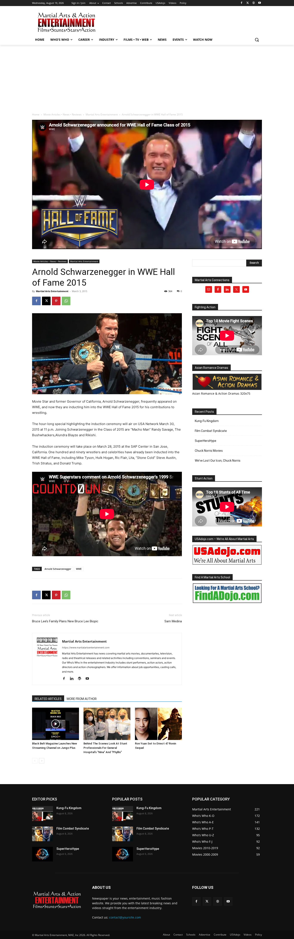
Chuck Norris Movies (209, 450)
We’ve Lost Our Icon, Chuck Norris (217, 460)
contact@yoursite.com (125, 917)
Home (35, 114)
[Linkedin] (73, 678)
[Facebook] (241, 3)
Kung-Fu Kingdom (207, 421)
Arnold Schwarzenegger (58, 568)
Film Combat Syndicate (211, 431)
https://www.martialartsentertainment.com (86, 647)
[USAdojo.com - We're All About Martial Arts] (227, 555)
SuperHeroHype (205, 440)
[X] (247, 3)
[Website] (253, 3)
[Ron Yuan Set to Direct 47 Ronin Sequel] (158, 724)
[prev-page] (34, 760)
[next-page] (41, 760)
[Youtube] (259, 3)
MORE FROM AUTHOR (82, 699)
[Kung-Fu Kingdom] (42, 813)
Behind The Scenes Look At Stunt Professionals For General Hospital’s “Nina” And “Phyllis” (105, 748)
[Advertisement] (179, 21)
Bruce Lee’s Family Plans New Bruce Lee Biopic (65, 621)
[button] (257, 39)
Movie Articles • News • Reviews (62, 114)
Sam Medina (173, 621)
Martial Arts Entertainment (102, 114)
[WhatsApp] (66, 301)
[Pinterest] (56, 301)
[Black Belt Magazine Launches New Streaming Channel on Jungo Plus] (55, 724)
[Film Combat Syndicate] (42, 834)
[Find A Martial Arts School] (227, 593)
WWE (79, 568)
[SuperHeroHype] (42, 854)
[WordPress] (81, 678)
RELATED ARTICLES (48, 699)
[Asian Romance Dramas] (227, 382)
